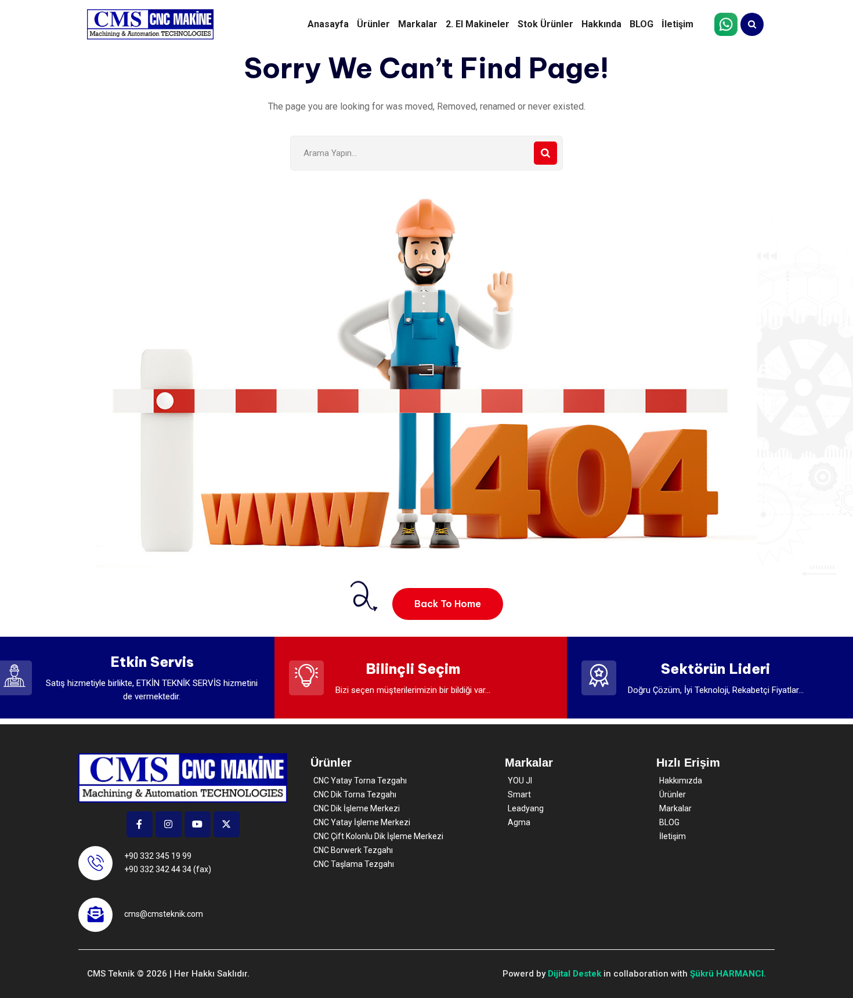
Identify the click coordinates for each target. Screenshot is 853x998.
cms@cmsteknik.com (163, 914)
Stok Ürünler (545, 24)
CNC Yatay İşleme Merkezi (361, 822)
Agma (519, 822)
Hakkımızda (680, 780)
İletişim (677, 24)
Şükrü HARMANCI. (728, 973)
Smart (519, 794)
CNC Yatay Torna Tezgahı (360, 780)
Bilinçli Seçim (413, 668)
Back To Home (447, 603)
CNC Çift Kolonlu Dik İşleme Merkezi (378, 836)
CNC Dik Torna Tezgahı (354, 794)
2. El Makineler (477, 24)
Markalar (418, 24)
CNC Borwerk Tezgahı (353, 850)
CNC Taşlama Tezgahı (353, 864)
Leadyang (526, 808)
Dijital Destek (574, 973)
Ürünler (373, 24)
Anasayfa (328, 24)
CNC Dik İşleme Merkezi (356, 808)
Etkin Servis (152, 661)
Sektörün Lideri (715, 668)
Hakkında (601, 24)
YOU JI (520, 780)
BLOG (641, 24)
